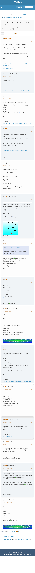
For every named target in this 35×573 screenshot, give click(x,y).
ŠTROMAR (24, 14)
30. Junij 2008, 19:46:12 (7, 76)
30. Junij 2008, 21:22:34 (7, 243)
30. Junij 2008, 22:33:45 (7, 389)
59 (14, 33)
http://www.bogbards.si (8, 68)
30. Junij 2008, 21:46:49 (7, 311)
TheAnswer (7, 38)
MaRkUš (6, 74)
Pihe (5, 465)
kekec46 (6, 96)
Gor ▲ (25, 551)
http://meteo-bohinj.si (8, 436)
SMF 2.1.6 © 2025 (13, 552)
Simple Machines (22, 552)
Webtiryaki (10, 551)
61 (18, 33)
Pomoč (14, 551)
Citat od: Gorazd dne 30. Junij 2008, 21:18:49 (14, 247)
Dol (2, 33)
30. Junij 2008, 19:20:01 (7, 40)
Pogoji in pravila (20, 551)
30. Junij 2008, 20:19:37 (7, 165)
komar (28, 14)
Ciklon (6, 279)
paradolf (19, 14)
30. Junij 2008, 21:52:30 (7, 349)
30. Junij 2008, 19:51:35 (7, 98)
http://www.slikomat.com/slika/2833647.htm (15, 150)
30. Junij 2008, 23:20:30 (7, 444)
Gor (3, 531)
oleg (5, 128)
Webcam (5, 274)
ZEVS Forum (18, 2)
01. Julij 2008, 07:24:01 (7, 468)
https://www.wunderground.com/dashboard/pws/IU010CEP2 (17, 123)
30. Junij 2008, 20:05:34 (7, 131)
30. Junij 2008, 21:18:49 (7, 199)
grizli (5, 386)
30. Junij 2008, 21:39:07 (7, 282)
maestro (6, 420)
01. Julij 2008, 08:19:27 (7, 502)
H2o (5, 241)
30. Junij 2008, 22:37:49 (7, 422)
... (11, 33)
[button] (2, 7)
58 (12, 33)
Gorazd (6, 196)
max (5, 308)
